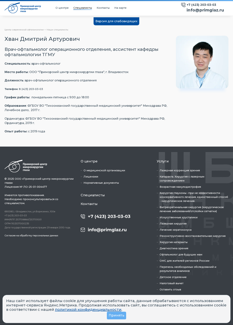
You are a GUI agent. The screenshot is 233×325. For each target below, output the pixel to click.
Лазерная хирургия (173, 223)
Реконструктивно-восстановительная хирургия (193, 236)
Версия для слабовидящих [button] (116, 21)
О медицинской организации (104, 170)
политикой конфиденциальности (88, 309)
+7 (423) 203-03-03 (201, 5)
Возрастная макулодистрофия (180, 186)
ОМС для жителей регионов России (184, 260)
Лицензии (91, 176)
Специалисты (82, 8)
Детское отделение (173, 277)
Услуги (163, 161)
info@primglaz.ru (205, 10)
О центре (62, 8)
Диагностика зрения (174, 248)
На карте (120, 8)
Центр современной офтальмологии (24, 29)
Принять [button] (116, 315)
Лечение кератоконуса (175, 229)
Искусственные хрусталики (179, 217)
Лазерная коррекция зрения (180, 170)
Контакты (103, 8)
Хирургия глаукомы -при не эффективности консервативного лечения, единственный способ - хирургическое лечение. (194, 197)
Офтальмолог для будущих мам (181, 254)
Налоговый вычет (171, 283)
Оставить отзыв (170, 289)
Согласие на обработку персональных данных (31, 235)
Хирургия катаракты (173, 242)
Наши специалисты (57, 29)
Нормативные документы (101, 182)
